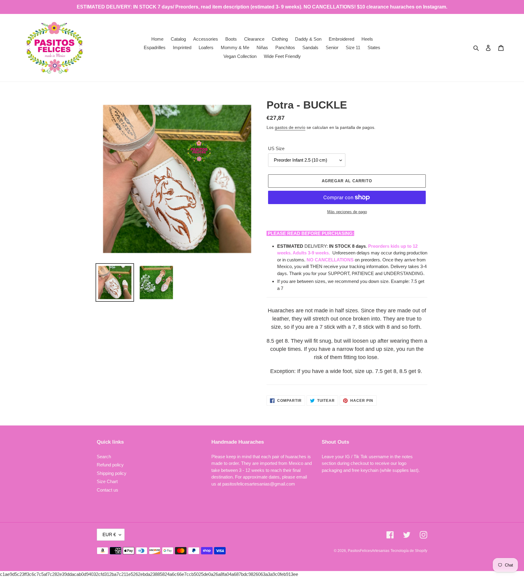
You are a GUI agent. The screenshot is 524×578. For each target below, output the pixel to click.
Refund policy (110, 464)
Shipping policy (111, 473)
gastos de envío (290, 127)
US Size (276, 148)
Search (104, 456)
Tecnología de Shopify (409, 551)
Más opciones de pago (347, 212)
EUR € (109, 534)
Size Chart (107, 481)
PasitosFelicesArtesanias (368, 551)
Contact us (107, 489)
